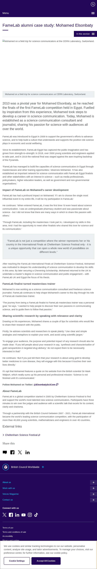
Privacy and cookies (11, 540)
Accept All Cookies (46, 561)
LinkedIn (17, 513)
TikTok (36, 513)
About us (7, 482)
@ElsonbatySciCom (44, 384)
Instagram (30, 513)
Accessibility (8, 536)
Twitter (5, 513)
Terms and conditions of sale (14, 532)
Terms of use (8, 528)
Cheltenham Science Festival (21, 435)
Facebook (11, 513)
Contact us (8, 500)
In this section (83, 34)
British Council (9, 5)
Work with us (9, 488)
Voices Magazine (11, 494)
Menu (6, 13)
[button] (48, 467)
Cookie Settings (17, 561)
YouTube (24, 513)
